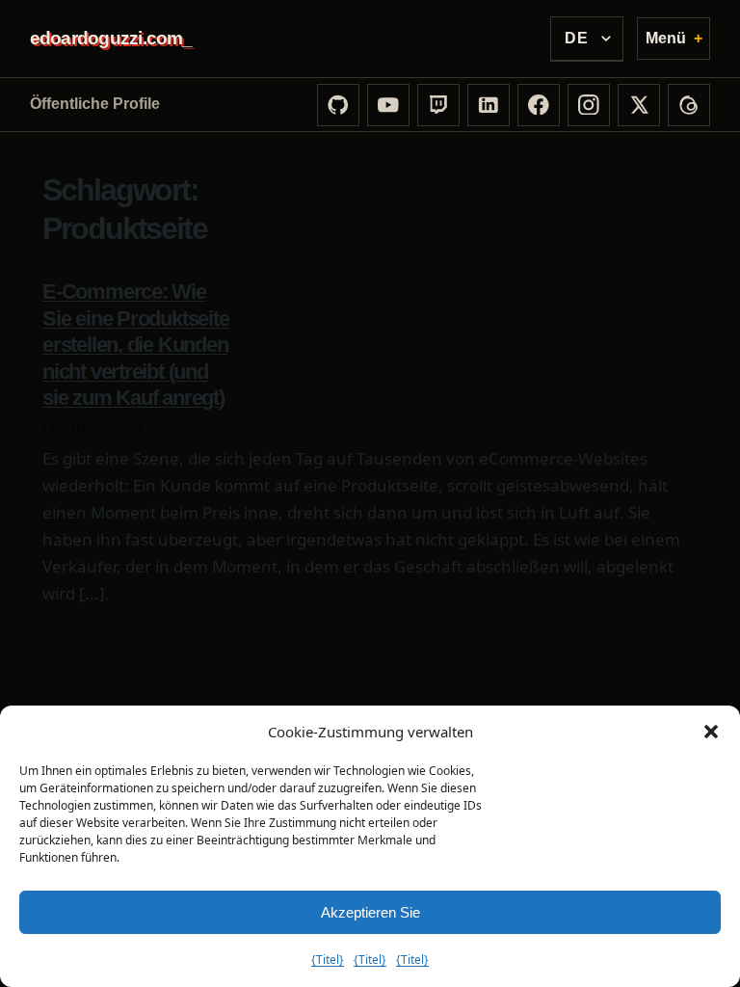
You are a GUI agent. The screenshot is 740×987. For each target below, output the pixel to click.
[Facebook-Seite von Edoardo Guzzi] (538, 105)
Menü (666, 38)
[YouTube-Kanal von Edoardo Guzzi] (388, 105)
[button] (711, 731)
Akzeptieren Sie (370, 912)
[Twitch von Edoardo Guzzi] (438, 105)
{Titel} (327, 959)
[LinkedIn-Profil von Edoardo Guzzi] (488, 105)
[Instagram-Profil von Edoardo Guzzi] (589, 105)
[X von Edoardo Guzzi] (639, 105)
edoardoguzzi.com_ (111, 38)
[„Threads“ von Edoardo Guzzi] (689, 105)
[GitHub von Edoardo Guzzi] (338, 105)
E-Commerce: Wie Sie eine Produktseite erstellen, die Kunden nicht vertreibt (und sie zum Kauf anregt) (135, 345)
